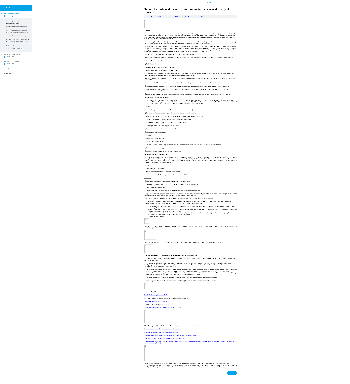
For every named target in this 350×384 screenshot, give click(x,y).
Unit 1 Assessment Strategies (164, 16)
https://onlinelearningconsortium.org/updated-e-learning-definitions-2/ (164, 338)
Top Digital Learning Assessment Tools (155, 295)
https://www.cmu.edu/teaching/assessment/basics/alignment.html (162, 329)
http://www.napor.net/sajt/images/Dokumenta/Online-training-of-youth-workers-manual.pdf (170, 335)
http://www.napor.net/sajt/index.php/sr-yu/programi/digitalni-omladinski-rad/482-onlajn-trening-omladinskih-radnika (178, 341)
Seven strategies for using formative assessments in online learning (163, 307)
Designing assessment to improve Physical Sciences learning (161, 332)
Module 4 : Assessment (11, 8)
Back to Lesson (186, 372)
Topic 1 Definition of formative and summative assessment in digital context (190, 16)
